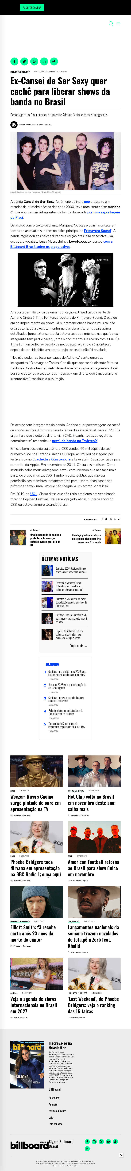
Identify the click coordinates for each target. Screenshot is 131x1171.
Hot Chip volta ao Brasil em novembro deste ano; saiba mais (92, 802)
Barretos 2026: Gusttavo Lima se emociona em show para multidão (71, 570)
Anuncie (53, 1104)
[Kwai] (87, 1148)
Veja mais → (79, 645)
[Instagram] (94, 1141)
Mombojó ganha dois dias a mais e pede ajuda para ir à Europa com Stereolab (86, 538)
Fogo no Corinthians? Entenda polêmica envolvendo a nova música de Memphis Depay (69, 634)
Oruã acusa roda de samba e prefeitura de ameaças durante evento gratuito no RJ (45, 540)
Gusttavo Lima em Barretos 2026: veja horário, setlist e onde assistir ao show (72, 618)
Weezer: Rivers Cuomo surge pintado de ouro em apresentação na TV (35, 802)
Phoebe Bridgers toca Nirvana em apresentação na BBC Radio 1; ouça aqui (35, 868)
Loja (51, 1117)
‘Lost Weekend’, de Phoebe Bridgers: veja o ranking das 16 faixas (93, 1005)
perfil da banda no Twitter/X (74, 441)
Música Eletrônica (76, 790)
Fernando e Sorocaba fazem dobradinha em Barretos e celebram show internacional (69, 586)
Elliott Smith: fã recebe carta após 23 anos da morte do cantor (33, 933)
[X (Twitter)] (101, 1141)
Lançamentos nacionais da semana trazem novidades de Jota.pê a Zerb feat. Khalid (93, 936)
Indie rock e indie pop (20, 71)
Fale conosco (55, 1124)
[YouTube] (108, 1141)
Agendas (14, 993)
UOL (33, 494)
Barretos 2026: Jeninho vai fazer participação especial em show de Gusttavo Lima (71, 602)
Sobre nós (54, 1098)
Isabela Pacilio (20, 1017)
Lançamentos (74, 921)
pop (87, 201)
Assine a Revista (57, 1111)
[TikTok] (115, 1141)
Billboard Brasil (30, 124)
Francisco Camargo (80, 815)
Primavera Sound (97, 231)
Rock (12, 790)
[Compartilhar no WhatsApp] (34, 61)
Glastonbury (61, 459)
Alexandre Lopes (22, 815)
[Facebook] (87, 1141)
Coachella (40, 459)
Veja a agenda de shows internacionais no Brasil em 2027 (33, 1005)
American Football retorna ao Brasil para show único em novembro (93, 868)
